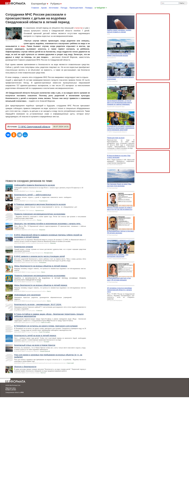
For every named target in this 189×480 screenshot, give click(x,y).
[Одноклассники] (13, 134)
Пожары (89, 8)
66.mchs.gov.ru (13, 40)
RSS (22, 392)
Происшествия (76, 8)
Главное (35, 8)
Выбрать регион (10, 389)
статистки (78, 28)
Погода (64, 8)
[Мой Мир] (25, 134)
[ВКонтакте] (8, 134)
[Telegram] (19, 134)
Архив (44, 8)
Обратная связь (10, 388)
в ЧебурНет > (101, 8)
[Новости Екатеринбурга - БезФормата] (13, 2)
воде (23, 46)
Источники (53, 8)
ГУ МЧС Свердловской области (34, 126)
